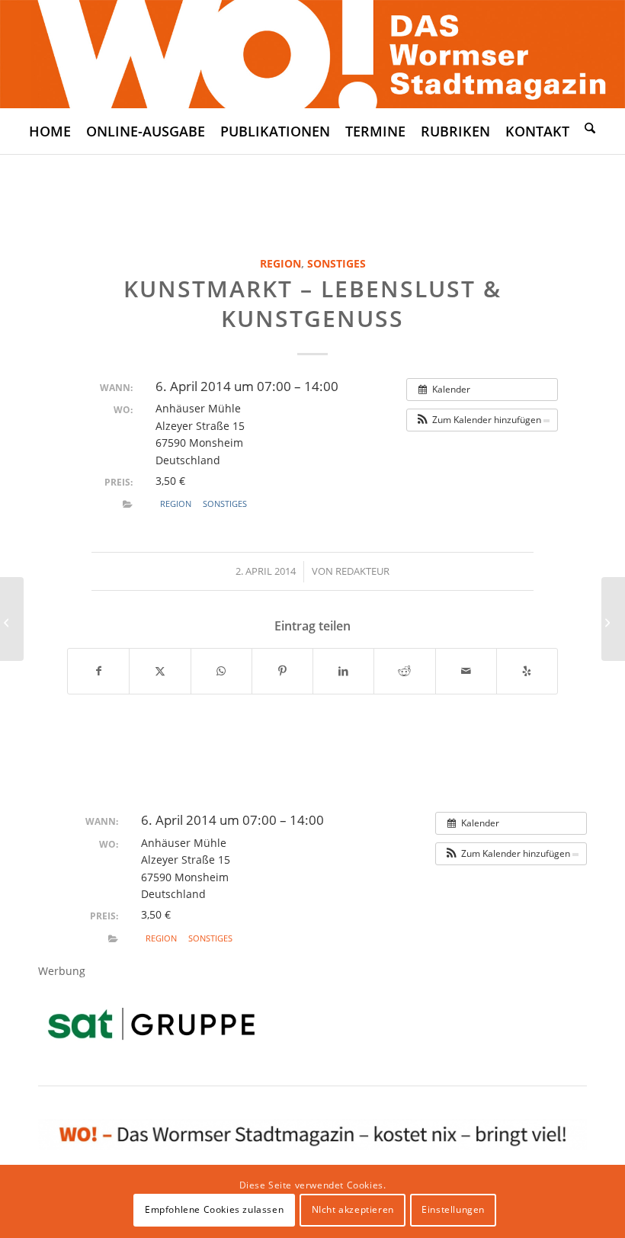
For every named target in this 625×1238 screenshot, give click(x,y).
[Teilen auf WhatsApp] (221, 671)
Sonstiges (336, 263)
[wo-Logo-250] (312, 54)
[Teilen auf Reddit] (404, 671)
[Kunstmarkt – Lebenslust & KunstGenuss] (12, 619)
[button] (482, 420)
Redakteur (362, 571)
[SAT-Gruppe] (151, 1023)
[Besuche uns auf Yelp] (527, 671)
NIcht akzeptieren (353, 1209)
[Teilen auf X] (160, 671)
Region (280, 263)
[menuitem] (50, 131)
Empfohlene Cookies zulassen (214, 1209)
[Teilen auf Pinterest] (282, 671)
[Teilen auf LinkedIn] (343, 671)
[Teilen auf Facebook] (98, 671)
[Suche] (590, 127)
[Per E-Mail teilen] (466, 671)
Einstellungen (453, 1209)
